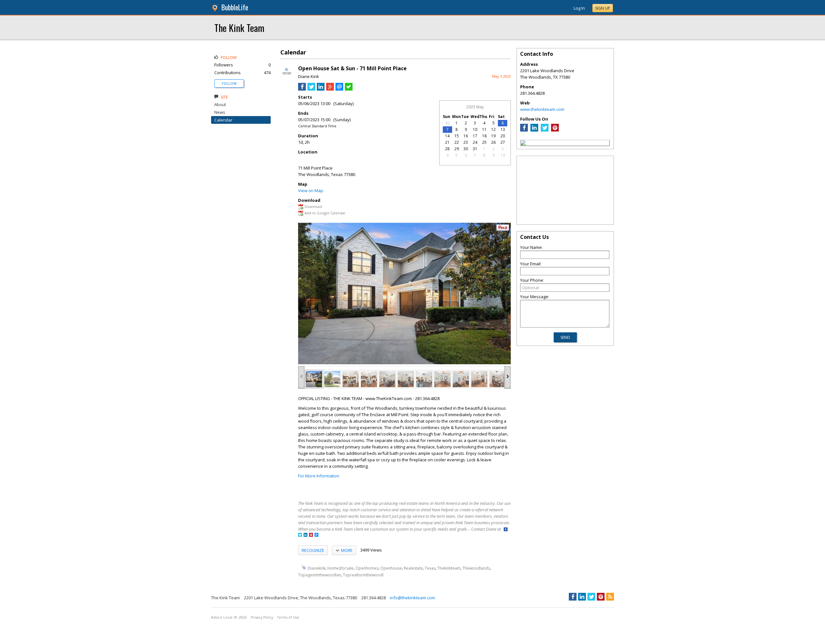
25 (484, 142)
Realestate (413, 568)
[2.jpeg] (332, 379)
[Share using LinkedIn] (321, 89)
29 (456, 149)
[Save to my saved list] (349, 89)
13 (502, 129)
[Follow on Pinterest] (311, 535)
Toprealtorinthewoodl (363, 575)
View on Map (310, 190)
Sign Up (602, 8)
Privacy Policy (262, 617)
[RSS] (610, 597)
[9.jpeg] (461, 379)
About (220, 104)
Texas (430, 568)
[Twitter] (544, 130)
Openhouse (391, 568)
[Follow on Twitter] (300, 535)
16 (465, 136)
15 (456, 136)
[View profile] (286, 77)
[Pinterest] (555, 130)
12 (493, 129)
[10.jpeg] (479, 379)
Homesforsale (340, 568)
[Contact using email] (316, 535)
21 (447, 142)
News (219, 112)
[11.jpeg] (497, 379)
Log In (579, 8)
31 (475, 149)
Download (313, 206)
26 (493, 142)
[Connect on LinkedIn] (305, 535)
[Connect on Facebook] (506, 529)
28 (447, 149)
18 (484, 136)
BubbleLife (234, 7)
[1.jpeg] (314, 379)
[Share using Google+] (330, 89)
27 (502, 142)
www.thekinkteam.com (542, 109)
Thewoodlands (476, 568)
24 (475, 142)
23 (465, 142)
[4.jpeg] (369, 379)
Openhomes (366, 568)
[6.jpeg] (405, 379)
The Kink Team (239, 27)
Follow (229, 83)
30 (447, 123)
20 (502, 136)
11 (484, 129)
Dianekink (316, 568)
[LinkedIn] (534, 130)
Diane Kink (308, 76)
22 (456, 142)
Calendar (223, 120)
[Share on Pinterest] (502, 229)
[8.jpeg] (442, 379)
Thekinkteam (449, 568)
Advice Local (221, 617)
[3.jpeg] (350, 379)
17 (475, 136)
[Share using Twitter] (311, 89)
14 (447, 136)
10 (475, 129)
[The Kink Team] (523, 144)
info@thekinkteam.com (412, 598)
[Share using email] (339, 89)
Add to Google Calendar (325, 213)
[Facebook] (524, 130)
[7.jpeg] (424, 379)
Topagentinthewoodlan (319, 575)
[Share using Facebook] (302, 89)
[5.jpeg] (387, 379)
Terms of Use (288, 617)
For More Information (318, 476)
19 (493, 136)
